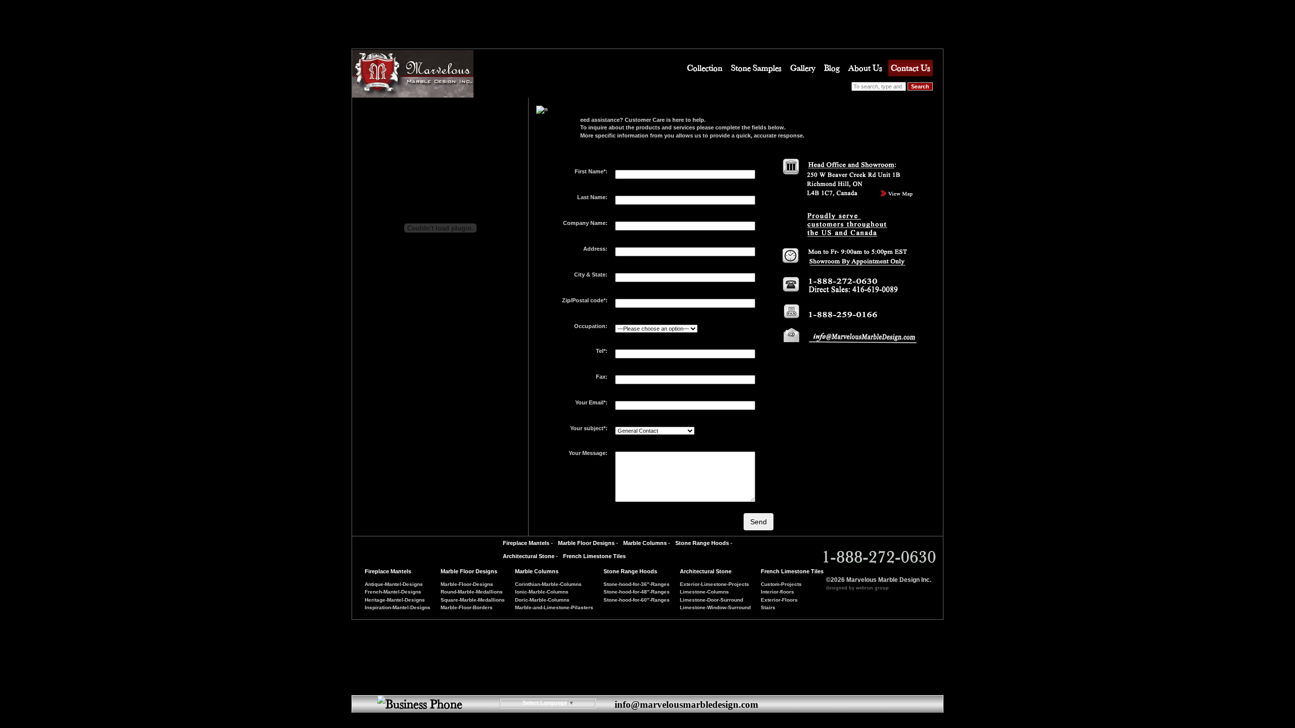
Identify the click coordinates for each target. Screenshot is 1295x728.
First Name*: (591, 171)
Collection (704, 68)
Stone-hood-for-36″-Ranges (636, 584)
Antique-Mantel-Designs (394, 584)
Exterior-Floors (779, 600)
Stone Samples (756, 68)
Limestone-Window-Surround (715, 607)
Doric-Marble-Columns (542, 600)
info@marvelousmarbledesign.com (686, 704)
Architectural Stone (528, 556)
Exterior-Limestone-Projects (714, 584)
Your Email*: (591, 402)
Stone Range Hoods (702, 543)
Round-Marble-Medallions (472, 592)
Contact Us (910, 68)
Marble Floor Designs (586, 543)
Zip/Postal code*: (585, 300)
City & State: (591, 274)
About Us (865, 68)
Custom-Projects (781, 584)
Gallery (802, 68)
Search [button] (920, 86)
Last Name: (592, 197)
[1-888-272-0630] (846, 342)
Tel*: (602, 351)
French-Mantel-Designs (393, 592)
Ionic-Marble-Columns (542, 592)
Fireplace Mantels (526, 543)
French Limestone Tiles (594, 556)
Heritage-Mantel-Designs (395, 600)
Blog (832, 68)
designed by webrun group (857, 587)
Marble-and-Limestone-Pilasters (554, 607)
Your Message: (588, 453)
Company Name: (585, 223)
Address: (595, 249)
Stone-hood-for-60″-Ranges (636, 600)
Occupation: (591, 326)
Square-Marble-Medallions (473, 600)
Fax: (602, 377)
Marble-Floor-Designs (467, 584)
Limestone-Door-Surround (711, 600)
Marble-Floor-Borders (467, 607)
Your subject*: (589, 428)
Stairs (768, 607)
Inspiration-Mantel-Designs (397, 607)
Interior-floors (777, 592)
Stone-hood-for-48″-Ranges (636, 592)
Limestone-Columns (704, 592)
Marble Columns (645, 543)
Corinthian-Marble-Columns (548, 584)
